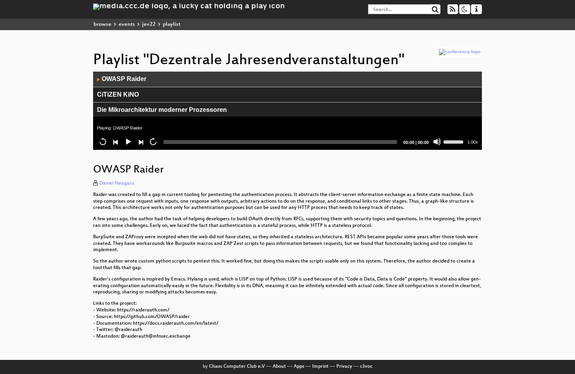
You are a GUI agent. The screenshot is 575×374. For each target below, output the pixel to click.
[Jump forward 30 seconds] (152, 141)
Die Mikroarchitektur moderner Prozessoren (162, 109)
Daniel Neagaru (116, 183)
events (127, 24)
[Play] (127, 141)
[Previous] (115, 141)
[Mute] (436, 141)
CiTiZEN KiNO (118, 94)
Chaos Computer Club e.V (237, 366)
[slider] (454, 141)
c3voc (366, 366)
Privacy (344, 366)
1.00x (472, 142)
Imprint (320, 366)
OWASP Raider (121, 79)
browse (102, 24)
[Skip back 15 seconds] (102, 141)
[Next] (140, 141)
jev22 (149, 24)
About (279, 366)
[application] (287, 111)
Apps (299, 366)
